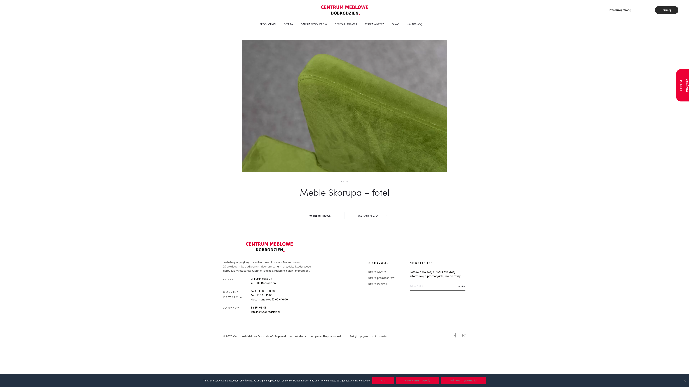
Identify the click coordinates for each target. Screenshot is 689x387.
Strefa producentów (381, 278)
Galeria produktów (314, 24)
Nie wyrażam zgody (417, 380)
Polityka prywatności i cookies (369, 336)
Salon (344, 181)
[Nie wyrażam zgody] (684, 380)
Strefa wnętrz (374, 24)
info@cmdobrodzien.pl (265, 312)
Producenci (268, 24)
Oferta (288, 24)
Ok (383, 380)
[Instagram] (464, 335)
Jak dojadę (414, 24)
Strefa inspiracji (346, 24)
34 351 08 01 (258, 307)
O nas (395, 24)
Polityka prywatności (463, 380)
